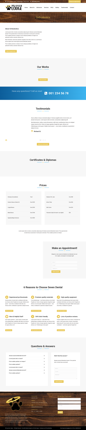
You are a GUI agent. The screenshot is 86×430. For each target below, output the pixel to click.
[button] (6, 140)
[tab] (27, 356)
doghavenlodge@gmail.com (37, 406)
